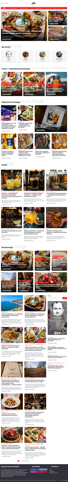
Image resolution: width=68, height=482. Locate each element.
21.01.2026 (56, 23)
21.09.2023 (8, 158)
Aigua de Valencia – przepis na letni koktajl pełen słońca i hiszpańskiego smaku (34, 232)
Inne (48, 84)
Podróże (55, 8)
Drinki (5, 229)
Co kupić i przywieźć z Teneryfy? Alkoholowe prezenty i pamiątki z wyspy (7, 153)
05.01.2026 (56, 39)
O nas (50, 469)
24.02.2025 (31, 240)
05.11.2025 (8, 239)
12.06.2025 (42, 130)
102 (22, 460)
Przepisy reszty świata (24, 8)
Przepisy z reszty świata (22, 150)
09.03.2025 (42, 156)
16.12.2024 (53, 240)
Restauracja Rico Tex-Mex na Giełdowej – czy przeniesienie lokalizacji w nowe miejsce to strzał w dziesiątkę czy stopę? (8, 125)
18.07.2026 (9, 268)
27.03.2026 (26, 290)
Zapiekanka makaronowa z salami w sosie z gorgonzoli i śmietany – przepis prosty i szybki (25, 153)
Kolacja (8, 28)
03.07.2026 (9, 94)
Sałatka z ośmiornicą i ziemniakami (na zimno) (9, 414)
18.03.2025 (25, 129)
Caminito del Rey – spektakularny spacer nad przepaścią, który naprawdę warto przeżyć (56, 35)
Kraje (51, 84)
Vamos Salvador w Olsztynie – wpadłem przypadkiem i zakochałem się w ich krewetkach (25, 285)
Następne (26, 460)
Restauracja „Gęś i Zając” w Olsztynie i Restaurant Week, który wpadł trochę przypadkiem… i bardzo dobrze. (59, 263)
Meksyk (21, 28)
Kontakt (51, 470)
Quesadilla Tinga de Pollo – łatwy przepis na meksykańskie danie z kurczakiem (25, 125)
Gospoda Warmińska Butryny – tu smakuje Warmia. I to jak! (8, 286)
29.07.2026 (54, 343)
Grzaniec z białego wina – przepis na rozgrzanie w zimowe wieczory (56, 232)
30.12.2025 (31, 203)
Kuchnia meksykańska (12, 8)
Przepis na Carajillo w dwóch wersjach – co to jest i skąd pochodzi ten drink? (33, 195)
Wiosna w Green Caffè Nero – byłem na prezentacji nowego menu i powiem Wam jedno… (50, 286)
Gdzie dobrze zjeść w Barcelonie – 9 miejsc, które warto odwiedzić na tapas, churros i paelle (56, 19)
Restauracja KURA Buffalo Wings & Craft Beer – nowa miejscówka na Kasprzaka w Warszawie (59, 153)
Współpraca (51, 471)
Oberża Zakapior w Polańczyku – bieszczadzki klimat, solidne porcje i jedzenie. (14, 264)
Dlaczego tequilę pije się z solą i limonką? (11, 231)
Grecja (2, 312)
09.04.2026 (9, 290)
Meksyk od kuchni (10, 229)
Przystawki (18, 410)
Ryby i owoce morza (5, 412)
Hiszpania (54, 15)
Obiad (25, 28)
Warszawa (46, 282)
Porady (31, 8)
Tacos (29, 28)
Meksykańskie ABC (39, 8)
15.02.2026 (9, 39)
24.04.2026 (59, 268)
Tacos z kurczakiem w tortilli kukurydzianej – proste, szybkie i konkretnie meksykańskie (11, 89)
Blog (59, 8)
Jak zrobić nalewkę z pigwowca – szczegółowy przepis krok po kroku (56, 195)
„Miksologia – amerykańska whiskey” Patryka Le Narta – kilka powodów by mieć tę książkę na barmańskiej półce (49, 126)
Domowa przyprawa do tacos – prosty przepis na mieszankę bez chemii (55, 89)
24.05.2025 (59, 158)
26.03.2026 (43, 290)
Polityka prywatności (53, 473)
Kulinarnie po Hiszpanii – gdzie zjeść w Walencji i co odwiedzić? (42, 153)
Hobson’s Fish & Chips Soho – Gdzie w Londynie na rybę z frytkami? (42, 264)
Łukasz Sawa (4, 39)
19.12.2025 (53, 94)
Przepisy (7, 84)
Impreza (3, 28)
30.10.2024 (25, 158)
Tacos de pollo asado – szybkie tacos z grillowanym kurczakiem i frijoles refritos (21, 32)
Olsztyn (57, 256)
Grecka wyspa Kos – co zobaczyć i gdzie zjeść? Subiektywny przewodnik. (12, 315)
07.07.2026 (43, 268)
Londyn (37, 258)
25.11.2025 (53, 203)
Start (4, 8)
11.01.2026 (8, 204)
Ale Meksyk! (10, 480)
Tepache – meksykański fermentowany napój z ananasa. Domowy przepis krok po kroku (11, 196)
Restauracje (48, 8)
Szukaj (49, 295)
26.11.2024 (8, 131)
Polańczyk (4, 261)
